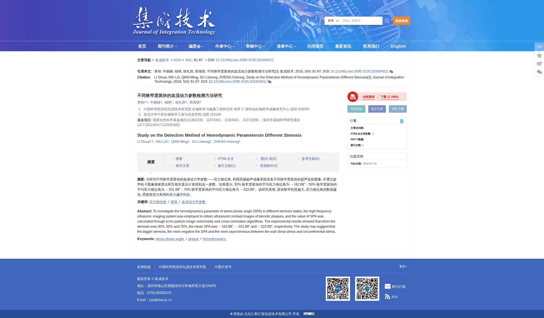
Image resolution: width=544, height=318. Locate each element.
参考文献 (310, 158)
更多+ (403, 266)
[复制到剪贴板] (391, 71)
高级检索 (401, 21)
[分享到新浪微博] (539, 64)
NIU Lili (161, 141)
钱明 (167, 102)
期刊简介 (166, 46)
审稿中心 (254, 46)
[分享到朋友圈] (539, 72)
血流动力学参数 (194, 202)
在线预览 (369, 96)
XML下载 (398, 109)
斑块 (174, 202)
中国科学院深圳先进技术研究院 (182, 267)
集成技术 (162, 60)
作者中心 (223, 46)
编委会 (195, 46)
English (398, 46)
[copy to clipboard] (269, 81)
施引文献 (226, 166)
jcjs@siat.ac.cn (160, 300)
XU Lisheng (201, 141)
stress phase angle (170, 239)
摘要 (179, 158)
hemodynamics (215, 239)
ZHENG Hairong (226, 141)
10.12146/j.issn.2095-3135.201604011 (245, 60)
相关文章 (182, 166)
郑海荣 (195, 102)
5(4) (189, 60)
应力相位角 (158, 202)
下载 (389, 96)
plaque (194, 239)
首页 (142, 46)
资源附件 (269, 166)
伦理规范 (315, 46)
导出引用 (377, 109)
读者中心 (285, 46)
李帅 (140, 102)
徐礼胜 (180, 102)
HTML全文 (226, 158)
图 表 (268, 158)
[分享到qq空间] (539, 55)
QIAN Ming (179, 141)
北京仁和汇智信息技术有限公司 (268, 314)
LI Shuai (143, 141)
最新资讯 (343, 46)
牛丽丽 (155, 102)
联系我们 (371, 46)
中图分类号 (223, 267)
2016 (177, 60)
